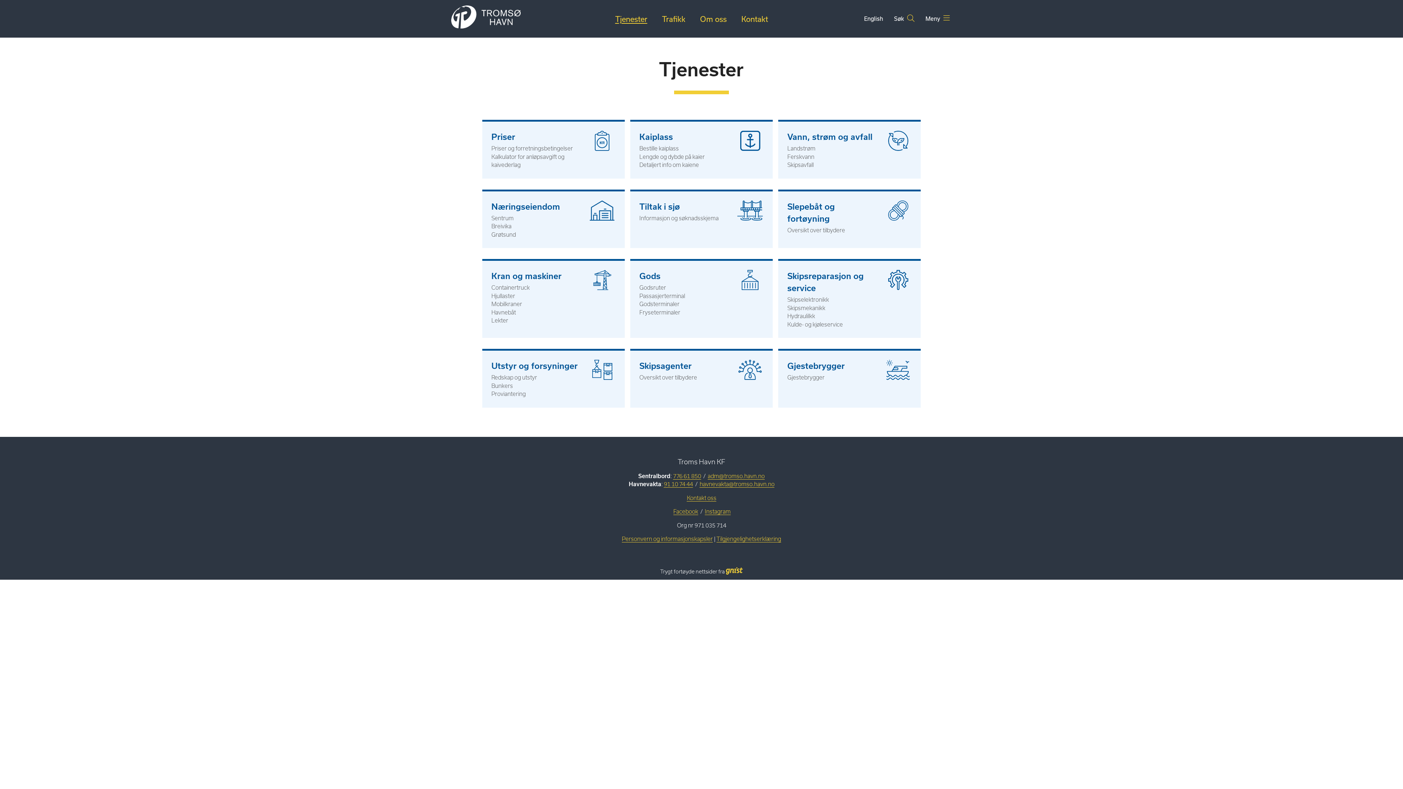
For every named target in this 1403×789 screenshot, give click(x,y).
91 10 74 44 (678, 484)
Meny (933, 18)
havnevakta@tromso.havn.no (737, 484)
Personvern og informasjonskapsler (667, 539)
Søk (899, 18)
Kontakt (754, 19)
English (873, 18)
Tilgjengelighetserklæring (748, 539)
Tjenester (631, 19)
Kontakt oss (701, 498)
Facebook (685, 511)
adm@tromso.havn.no (736, 476)
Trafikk (673, 19)
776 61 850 (687, 476)
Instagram (718, 511)
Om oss (713, 19)
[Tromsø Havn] (486, 17)
